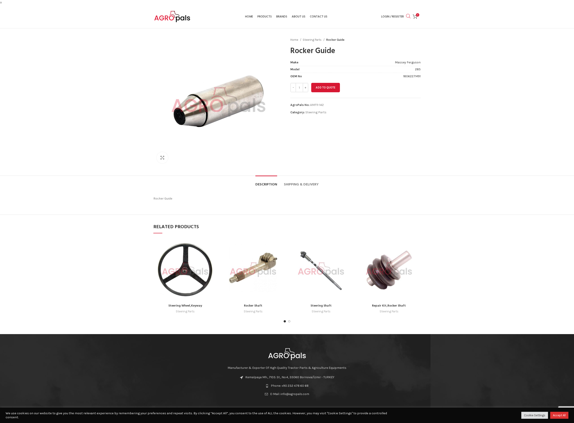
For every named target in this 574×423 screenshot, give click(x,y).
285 (418, 69)
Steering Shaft (321, 305)
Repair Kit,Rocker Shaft (389, 305)
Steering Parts (312, 39)
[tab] (266, 182)
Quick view (213, 245)
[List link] (287, 385)
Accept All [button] (559, 415)
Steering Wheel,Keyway (185, 305)
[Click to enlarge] (162, 157)
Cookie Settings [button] (534, 415)
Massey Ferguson (408, 62)
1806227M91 (412, 76)
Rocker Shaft (253, 305)
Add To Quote (325, 87)
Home (294, 39)
